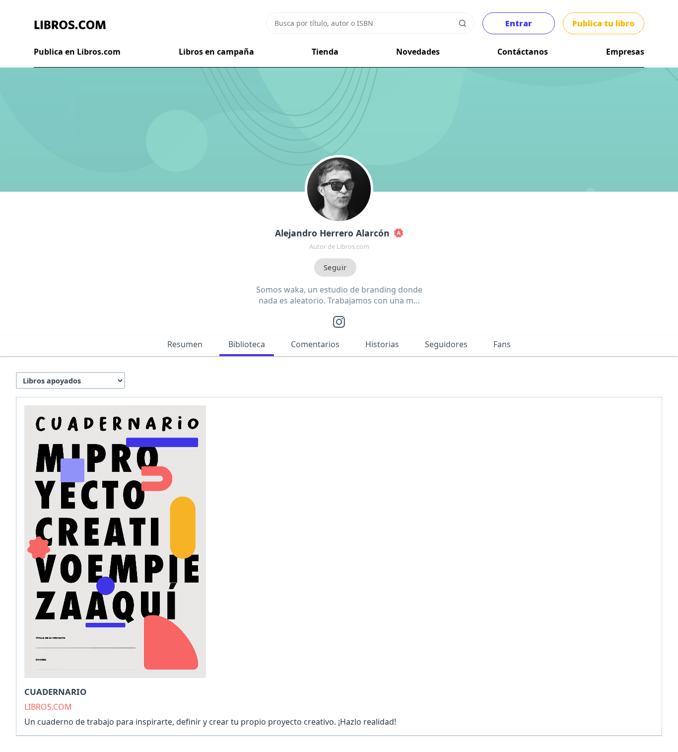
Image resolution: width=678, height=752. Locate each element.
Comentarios (315, 344)
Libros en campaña (216, 51)
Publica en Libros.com (77, 51)
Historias (382, 344)
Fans (502, 344)
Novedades (418, 51)
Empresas (625, 51)
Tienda (325, 51)
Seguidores (446, 344)
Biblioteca (246, 344)
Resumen (185, 344)
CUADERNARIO (55, 691)
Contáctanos (522, 51)
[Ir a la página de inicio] (70, 25)
